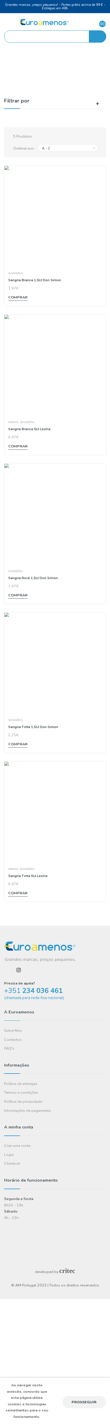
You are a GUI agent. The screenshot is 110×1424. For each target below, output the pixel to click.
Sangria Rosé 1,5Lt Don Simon (33, 578)
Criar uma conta (17, 1145)
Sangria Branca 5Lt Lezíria (29, 429)
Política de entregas (21, 1083)
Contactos (13, 1039)
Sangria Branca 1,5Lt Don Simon (34, 280)
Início (44, 69)
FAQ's (9, 1048)
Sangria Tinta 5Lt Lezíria (28, 875)
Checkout (12, 1163)
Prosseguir (84, 1401)
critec (67, 1270)
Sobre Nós (13, 1030)
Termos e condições (21, 1092)
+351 (33, 990)
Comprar (18, 297)
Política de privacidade (23, 1101)
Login (9, 1154)
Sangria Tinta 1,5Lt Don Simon (33, 727)
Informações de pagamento (27, 1110)
